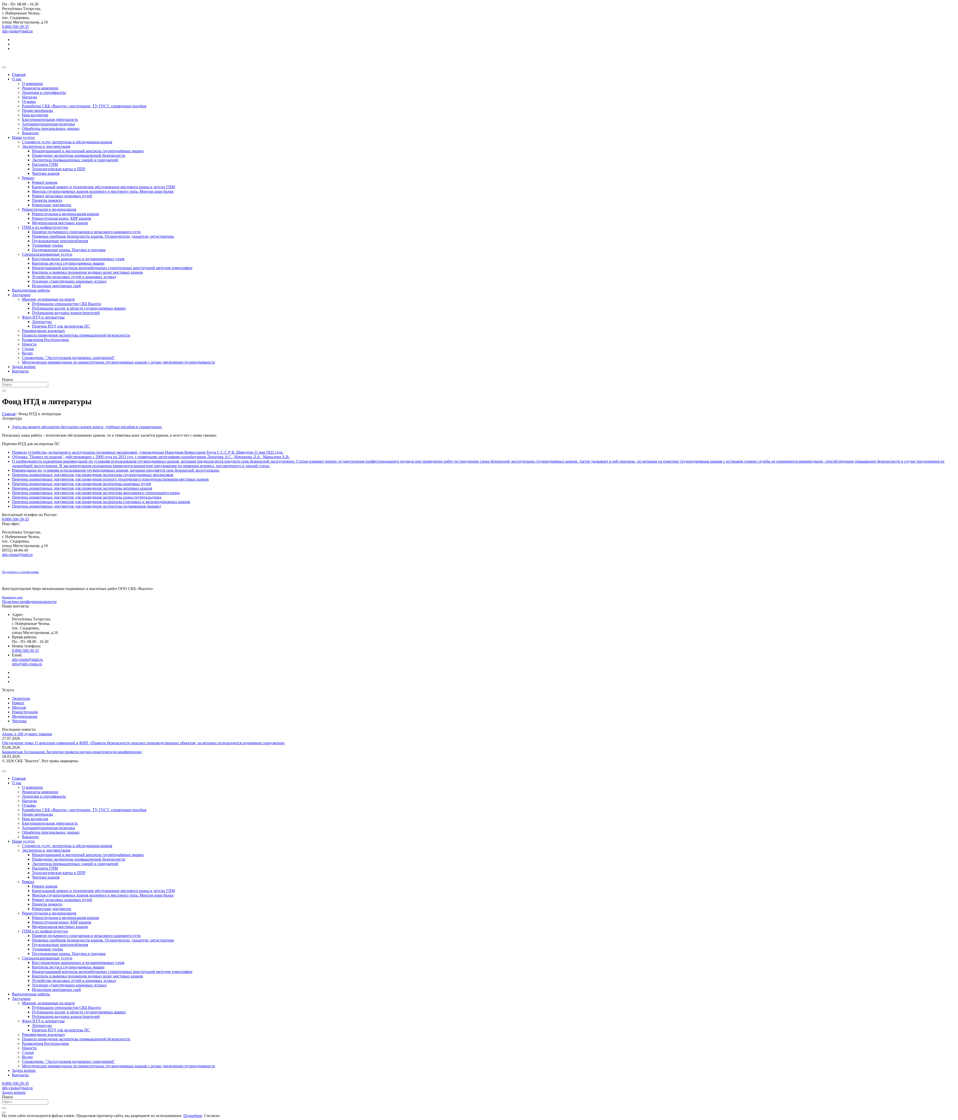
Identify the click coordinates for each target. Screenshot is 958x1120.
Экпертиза (21, 698)
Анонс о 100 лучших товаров (27, 734)
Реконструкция (25, 712)
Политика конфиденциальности (29, 601)
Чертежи (19, 721)
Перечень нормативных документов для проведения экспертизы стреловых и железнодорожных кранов (101, 502)
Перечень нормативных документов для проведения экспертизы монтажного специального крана (96, 493)
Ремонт (18, 703)
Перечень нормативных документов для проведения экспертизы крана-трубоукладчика (86, 497)
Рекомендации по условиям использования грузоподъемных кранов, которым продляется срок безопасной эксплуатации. (116, 470)
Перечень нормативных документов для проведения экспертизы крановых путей (81, 484)
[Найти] (4, 390)
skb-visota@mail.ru (17, 31)
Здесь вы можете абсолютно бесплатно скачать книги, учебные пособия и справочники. (87, 427)
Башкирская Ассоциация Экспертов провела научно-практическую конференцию (72, 752)
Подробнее (192, 1116)
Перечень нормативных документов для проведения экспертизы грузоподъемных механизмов (92, 475)
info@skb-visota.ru (27, 664)
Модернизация (24, 716)
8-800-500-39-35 (15, 26)
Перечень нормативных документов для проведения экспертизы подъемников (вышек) (86, 506)
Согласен (212, 1116)
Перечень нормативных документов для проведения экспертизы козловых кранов (82, 488)
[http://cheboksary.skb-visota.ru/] (479, 57)
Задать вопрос (14, 1092)
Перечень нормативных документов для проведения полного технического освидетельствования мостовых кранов (110, 479)
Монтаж (19, 707)
